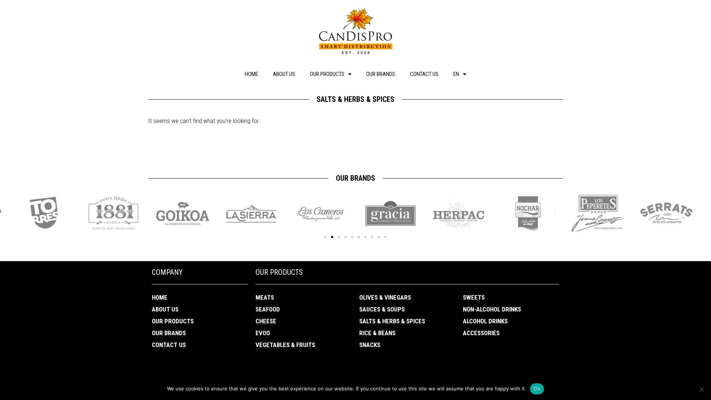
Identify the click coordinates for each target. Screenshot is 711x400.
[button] (325, 237)
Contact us (424, 74)
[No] (701, 389)
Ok (537, 388)
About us (284, 74)
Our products (327, 74)
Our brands (380, 74)
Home (251, 74)
